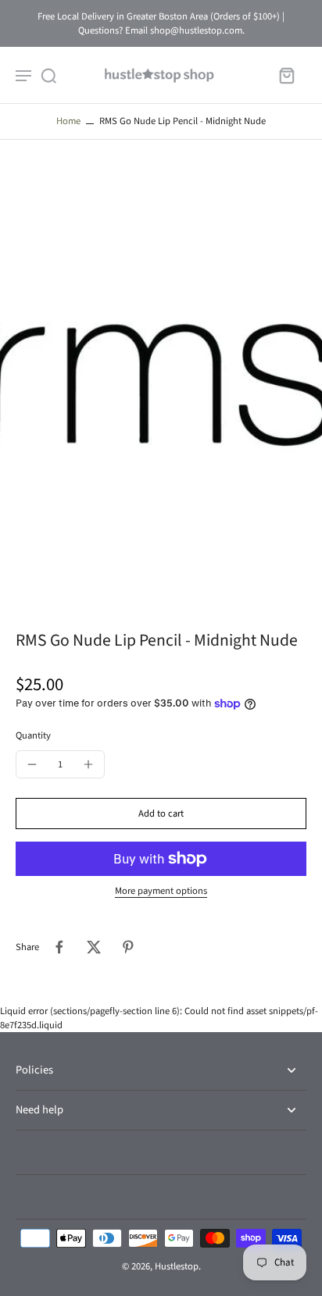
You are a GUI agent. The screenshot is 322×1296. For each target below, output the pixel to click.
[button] (161, 814)
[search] (48, 75)
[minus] (32, 764)
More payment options (161, 892)
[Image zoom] (161, 385)
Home (68, 121)
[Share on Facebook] (59, 947)
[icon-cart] (286, 75)
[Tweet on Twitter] (94, 947)
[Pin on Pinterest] (128, 947)
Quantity (33, 735)
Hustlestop (177, 1266)
